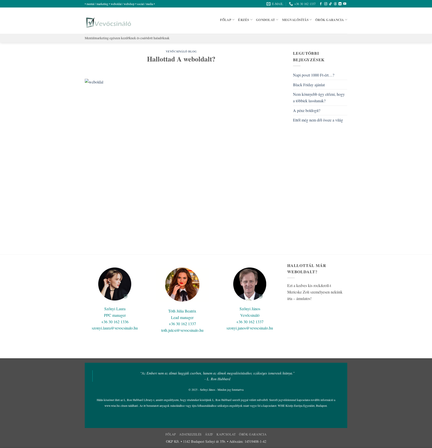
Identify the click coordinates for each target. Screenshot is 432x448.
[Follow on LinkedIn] (340, 4)
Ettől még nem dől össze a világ (318, 119)
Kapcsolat (226, 434)
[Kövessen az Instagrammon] (325, 4)
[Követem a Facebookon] (320, 4)
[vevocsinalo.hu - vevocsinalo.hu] (108, 21)
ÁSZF (209, 434)
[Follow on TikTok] (330, 4)
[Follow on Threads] (335, 4)
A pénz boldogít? (306, 110)
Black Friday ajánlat (309, 84)
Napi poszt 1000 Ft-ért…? (313, 75)
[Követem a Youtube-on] (344, 4)
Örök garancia (329, 20)
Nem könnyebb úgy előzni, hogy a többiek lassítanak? (319, 97)
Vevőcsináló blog (181, 51)
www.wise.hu (112, 406)
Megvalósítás (295, 20)
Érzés (243, 20)
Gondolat (265, 20)
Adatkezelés (190, 434)
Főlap (225, 20)
